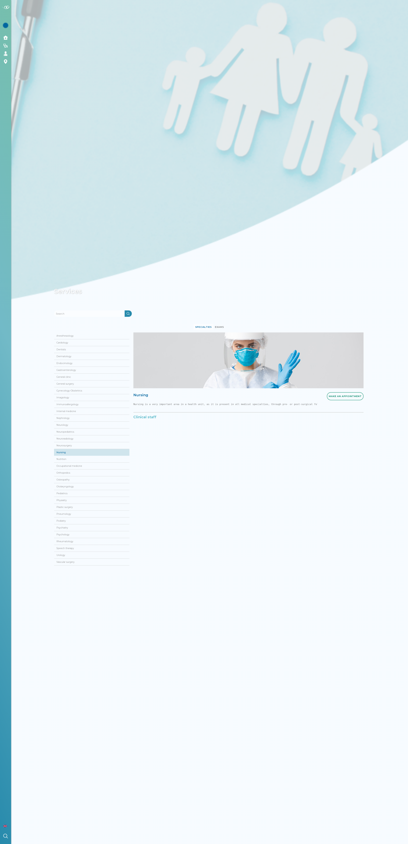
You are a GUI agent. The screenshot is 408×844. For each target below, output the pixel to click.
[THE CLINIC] (6, 38)
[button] (8, 826)
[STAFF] (6, 54)
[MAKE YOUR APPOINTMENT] (6, 25)
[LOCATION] (6, 62)
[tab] (203, 327)
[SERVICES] (6, 46)
